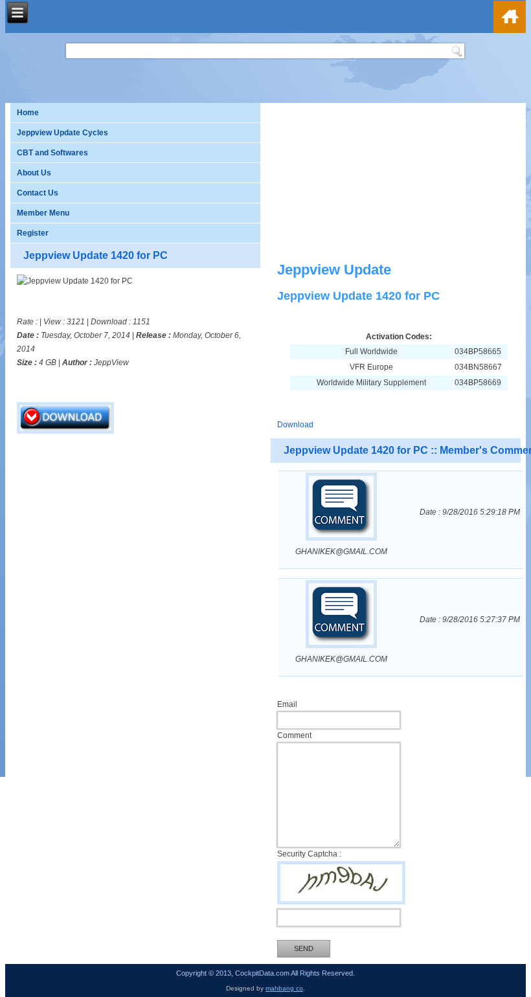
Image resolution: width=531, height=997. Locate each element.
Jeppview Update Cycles (62, 132)
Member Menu (43, 213)
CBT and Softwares (52, 152)
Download (295, 424)
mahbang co (284, 988)
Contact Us (37, 192)
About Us (34, 172)
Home (28, 112)
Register (33, 233)
